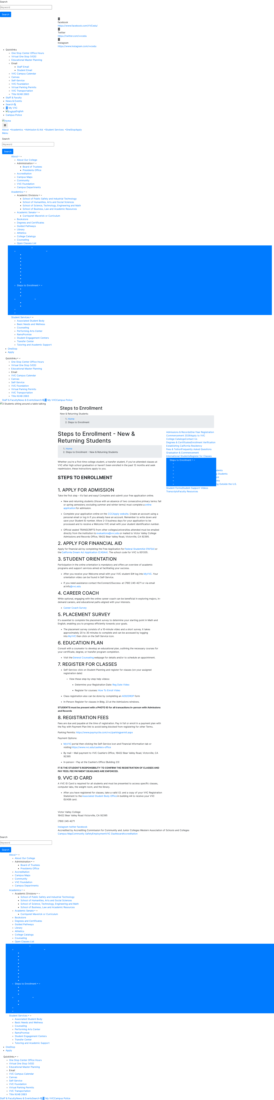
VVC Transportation (22, 90)
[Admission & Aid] (32, 248)
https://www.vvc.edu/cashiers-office (91, 747)
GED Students (30, 278)
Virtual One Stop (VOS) (23, 56)
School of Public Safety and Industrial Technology (50, 198)
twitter (72, 826)
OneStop (70, 129)
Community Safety (82, 833)
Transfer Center (25, 341)
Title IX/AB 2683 (20, 94)
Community (23, 180)
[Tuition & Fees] (35, 299)
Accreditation (24, 173)
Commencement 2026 (178, 435)
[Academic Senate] (39, 212)
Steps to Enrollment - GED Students (194, 466)
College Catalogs (26, 236)
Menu (5, 133)
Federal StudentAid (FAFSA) (140, 548)
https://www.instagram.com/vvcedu (77, 46)
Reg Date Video (120, 684)
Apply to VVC (197, 435)
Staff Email (23, 66)
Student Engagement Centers (33, 337)
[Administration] (36, 163)
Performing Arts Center (29, 331)
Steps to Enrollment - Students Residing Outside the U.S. (206, 484)
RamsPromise (24, 334)
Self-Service (18, 80)
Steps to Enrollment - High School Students (199, 470)
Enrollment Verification (203, 442)
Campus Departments (29, 187)
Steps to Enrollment (27, 285)
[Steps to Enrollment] (41, 285)
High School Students (34, 261)
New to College (31, 254)
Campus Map (65, 833)
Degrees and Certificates (30, 222)
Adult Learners (30, 275)
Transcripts (23, 312)
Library (21, 229)
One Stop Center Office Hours (27, 53)
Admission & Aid (34, 129)
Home (71, 418)
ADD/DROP (128, 696)
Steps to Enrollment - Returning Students (197, 480)
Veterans (27, 271)
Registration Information (36, 295)
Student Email (24, 70)
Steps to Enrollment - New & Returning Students (201, 473)
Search (3, 1)
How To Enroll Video (109, 690)
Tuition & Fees (24, 299)
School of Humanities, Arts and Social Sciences (48, 202)
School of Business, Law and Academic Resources (50, 208)
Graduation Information (29, 309)
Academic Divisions (27, 195)
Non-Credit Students (34, 264)
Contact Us (191, 438)
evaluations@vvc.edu (107, 533)
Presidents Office (32, 170)
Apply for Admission (34, 288)
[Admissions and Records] (46, 251)
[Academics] (26, 192)
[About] (21, 156)
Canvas (15, 77)
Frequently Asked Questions (196, 449)
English (19, 111)
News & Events (14, 101)
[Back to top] (0, 805)
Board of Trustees (32, 166)
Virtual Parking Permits (23, 87)
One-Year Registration (202, 432)
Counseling (23, 239)
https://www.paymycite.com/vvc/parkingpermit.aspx (104, 732)
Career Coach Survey (75, 607)
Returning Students (33, 258)
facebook (82, 826)
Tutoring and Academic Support (34, 344)
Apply (78, 129)
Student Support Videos (195, 488)
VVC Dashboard (114, 833)
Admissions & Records (178, 432)
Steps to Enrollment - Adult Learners (195, 463)
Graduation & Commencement (182, 452)
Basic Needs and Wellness (31, 324)
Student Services (54, 129)
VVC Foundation (20, 83)
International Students (34, 268)
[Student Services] (32, 317)
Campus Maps (24, 177)
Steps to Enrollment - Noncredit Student (197, 477)
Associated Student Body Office (99, 796)
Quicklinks (11, 358)
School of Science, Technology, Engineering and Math (52, 205)
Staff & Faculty (14, 97)
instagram (63, 826)
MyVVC (148, 573)
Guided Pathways (26, 226)
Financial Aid (29, 302)
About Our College (27, 159)
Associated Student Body (30, 320)
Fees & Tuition (173, 449)
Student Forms (174, 488)
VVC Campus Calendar (23, 73)
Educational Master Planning (26, 59)
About (5, 129)
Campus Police (14, 115)
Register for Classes (201, 456)
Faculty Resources (32, 281)
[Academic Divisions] (41, 195)
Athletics (21, 232)
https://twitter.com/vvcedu (72, 36)
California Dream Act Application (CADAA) (85, 552)
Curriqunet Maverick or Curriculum (41, 215)
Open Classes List (26, 243)
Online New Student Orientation (40, 292)
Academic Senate (26, 212)
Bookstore (22, 219)
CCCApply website (118, 513)
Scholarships (29, 305)
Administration (25, 163)
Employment (99, 833)
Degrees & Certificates (178, 442)
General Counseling (83, 657)
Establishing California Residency (184, 445)
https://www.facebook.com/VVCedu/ (78, 25)
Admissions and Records (30, 251)
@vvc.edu (75, 586)
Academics (17, 129)
